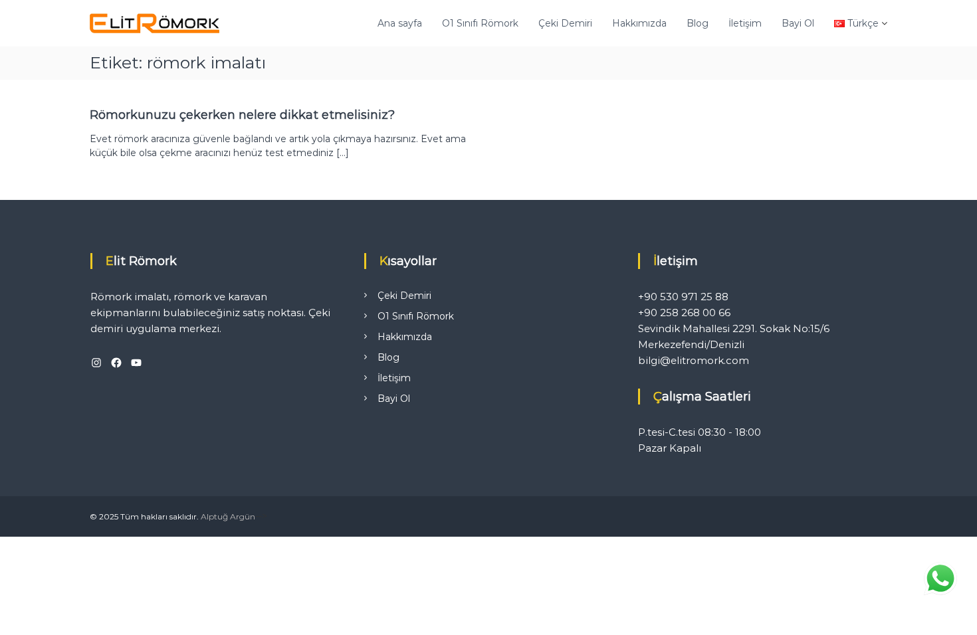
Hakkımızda (639, 23)
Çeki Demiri (565, 23)
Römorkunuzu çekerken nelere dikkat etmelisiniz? (242, 115)
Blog (697, 23)
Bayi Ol (798, 23)
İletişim (745, 23)
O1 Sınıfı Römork (480, 23)
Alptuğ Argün (228, 516)
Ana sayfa (400, 23)
